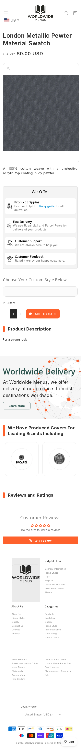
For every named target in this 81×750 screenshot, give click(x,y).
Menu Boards (19, 667)
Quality (15, 621)
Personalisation (53, 629)
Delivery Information (55, 568)
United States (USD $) (39, 714)
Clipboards (17, 670)
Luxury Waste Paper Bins (58, 663)
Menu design (51, 633)
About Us (16, 613)
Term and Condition (55, 588)
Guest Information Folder (25, 663)
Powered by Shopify (54, 742)
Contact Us (18, 625)
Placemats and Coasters (58, 670)
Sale (47, 674)
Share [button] (11, 303)
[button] (6, 13)
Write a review (40, 540)
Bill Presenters (19, 659)
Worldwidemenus (34, 742)
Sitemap (49, 592)
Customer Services (55, 584)
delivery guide (45, 206)
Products (49, 613)
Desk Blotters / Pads (56, 659)
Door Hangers (52, 667)
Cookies (16, 629)
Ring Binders (18, 678)
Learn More (17, 406)
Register (49, 580)
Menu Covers (52, 637)
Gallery (48, 621)
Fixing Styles (51, 572)
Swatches (50, 617)
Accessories (18, 674)
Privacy (16, 633)
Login (47, 576)
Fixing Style (51, 625)
